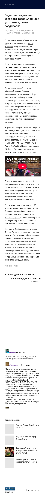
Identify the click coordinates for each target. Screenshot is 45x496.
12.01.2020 (9, 31)
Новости (29, 31)
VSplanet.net (9, 4)
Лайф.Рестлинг (12, 266)
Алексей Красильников (24, 33)
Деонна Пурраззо (12, 218)
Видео (21, 31)
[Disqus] (23, 314)
